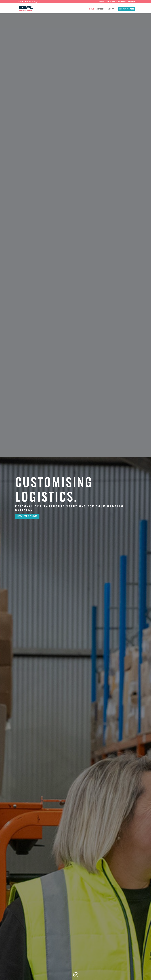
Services (100, 9)
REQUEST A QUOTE (126, 9)
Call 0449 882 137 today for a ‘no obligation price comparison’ (116, 2)
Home (91, 9)
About (111, 9)
